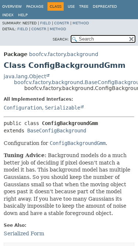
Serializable (62, 108)
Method (80, 23)
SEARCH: (61, 39)
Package (34, 6)
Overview (12, 6)
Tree (83, 6)
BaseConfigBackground (56, 131)
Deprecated (105, 6)
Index (8, 15)
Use (71, 6)
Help (23, 15)
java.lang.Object (25, 76)
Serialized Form (24, 233)
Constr (61, 23)
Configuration (23, 108)
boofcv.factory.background (63, 54)
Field (45, 23)
